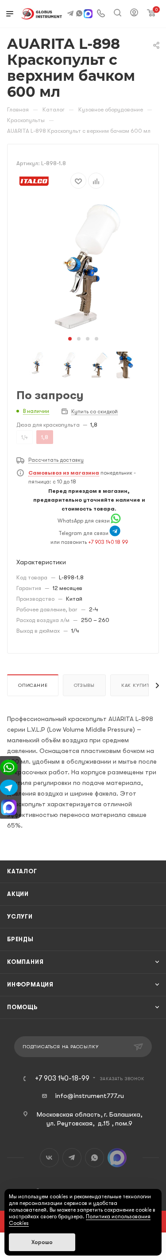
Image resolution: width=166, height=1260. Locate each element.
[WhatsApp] (115, 521)
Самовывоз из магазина (63, 473)
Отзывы (84, 685)
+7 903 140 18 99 (108, 542)
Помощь (22, 1007)
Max (117, 1157)
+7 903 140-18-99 (62, 1078)
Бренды (20, 939)
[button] (70, 339)
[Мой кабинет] (134, 14)
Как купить (137, 685)
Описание (32, 685)
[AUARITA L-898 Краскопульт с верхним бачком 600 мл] (83, 266)
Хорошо (42, 1242)
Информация (30, 984)
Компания (25, 962)
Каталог (22, 871)
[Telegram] (115, 533)
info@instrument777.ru (89, 1096)
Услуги (20, 916)
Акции (18, 894)
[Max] (88, 14)
